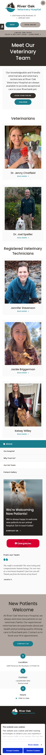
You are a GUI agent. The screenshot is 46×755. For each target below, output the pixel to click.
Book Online (30, 25)
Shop (12, 25)
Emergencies (24, 543)
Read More (22, 176)
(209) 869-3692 (24, 18)
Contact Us (23, 644)
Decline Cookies (33, 751)
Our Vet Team (10, 465)
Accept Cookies (12, 751)
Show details (33, 745)
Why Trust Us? (10, 458)
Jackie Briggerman (23, 369)
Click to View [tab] (23, 698)
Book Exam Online (23, 96)
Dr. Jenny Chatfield (23, 173)
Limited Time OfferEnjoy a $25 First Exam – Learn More (22, 33)
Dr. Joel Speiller (23, 234)
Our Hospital (9, 451)
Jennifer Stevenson (23, 308)
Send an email (23, 683)
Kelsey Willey (23, 431)
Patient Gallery (10, 472)
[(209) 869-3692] (23, 102)
